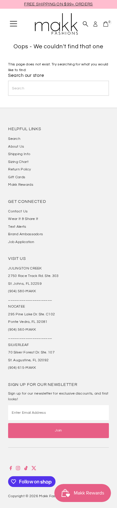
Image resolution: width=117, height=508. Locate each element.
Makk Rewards (20, 184)
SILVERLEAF (18, 345)
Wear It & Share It (23, 219)
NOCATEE (16, 306)
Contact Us (18, 211)
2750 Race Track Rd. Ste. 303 (33, 276)
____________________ (30, 299)
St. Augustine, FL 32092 (28, 360)
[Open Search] (85, 24)
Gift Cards (16, 177)
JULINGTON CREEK (25, 268)
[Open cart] (106, 24)
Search (14, 138)
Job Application (21, 242)
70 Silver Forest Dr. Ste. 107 (31, 352)
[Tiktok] (26, 469)
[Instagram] (18, 469)
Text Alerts (17, 226)
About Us (16, 146)
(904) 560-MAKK (22, 329)
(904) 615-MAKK (22, 367)
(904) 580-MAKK (22, 291)
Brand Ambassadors (25, 234)
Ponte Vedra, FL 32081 (27, 321)
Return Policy (19, 169)
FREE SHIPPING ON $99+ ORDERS (58, 4)
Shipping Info (19, 154)
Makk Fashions (51, 496)
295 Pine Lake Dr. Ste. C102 (31, 314)
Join (58, 430)
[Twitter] (34, 469)
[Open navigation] (13, 24)
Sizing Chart (18, 162)
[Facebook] (11, 469)
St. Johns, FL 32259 (25, 283)
